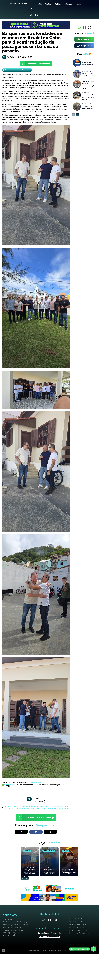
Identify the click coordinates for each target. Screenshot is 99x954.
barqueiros (34, 806)
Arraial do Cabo (13, 806)
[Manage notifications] (3, 950)
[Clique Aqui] (9, 785)
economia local (54, 806)
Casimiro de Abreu (48, 850)
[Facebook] (36, 15)
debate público (44, 806)
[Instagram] (31, 15)
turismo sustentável (63, 808)
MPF (6, 808)
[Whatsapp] (79, 27)
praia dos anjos (13, 808)
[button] (31, 9)
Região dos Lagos (34, 782)
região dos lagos (40, 808)
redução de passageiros (26, 808)
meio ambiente (64, 806)
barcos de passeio (25, 806)
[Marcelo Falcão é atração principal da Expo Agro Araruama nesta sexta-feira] (69, 861)
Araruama (65, 850)
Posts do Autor (39, 801)
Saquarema (27, 850)
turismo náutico (51, 808)
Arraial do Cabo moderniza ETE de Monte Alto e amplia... (88, 73)
